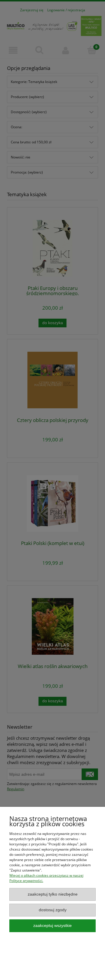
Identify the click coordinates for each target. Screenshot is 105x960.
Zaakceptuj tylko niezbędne (53, 894)
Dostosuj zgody (52, 910)
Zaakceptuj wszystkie (52, 925)
